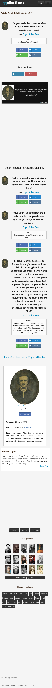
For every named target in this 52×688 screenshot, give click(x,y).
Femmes (26, 602)
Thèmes (35, 530)
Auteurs (14, 530)
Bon (19, 602)
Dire (3, 602)
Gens (11, 598)
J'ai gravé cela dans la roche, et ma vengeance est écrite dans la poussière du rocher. (30, 26)
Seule (4, 607)
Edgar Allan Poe (31, 34)
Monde (36, 594)
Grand (37, 598)
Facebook (5, 685)
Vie (30, 594)
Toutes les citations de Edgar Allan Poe (25, 357)
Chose (31, 598)
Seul (43, 598)
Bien (15, 594)
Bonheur (11, 607)
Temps (17, 598)
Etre (20, 594)
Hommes (44, 594)
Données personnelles (19, 685)
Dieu (14, 602)
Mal (32, 602)
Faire (25, 594)
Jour (37, 602)
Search (25, 530)
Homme (5, 598)
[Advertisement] (26, 134)
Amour (4, 594)
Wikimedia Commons (24, 406)
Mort (42, 602)
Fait (10, 594)
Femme (24, 598)
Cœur (9, 602)
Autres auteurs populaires (25, 578)
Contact (32, 685)
